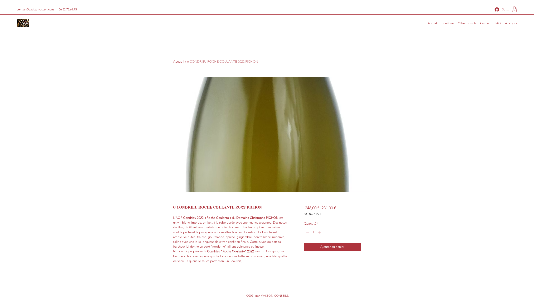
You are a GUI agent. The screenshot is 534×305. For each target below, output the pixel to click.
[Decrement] (307, 232)
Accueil (178, 61)
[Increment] (319, 232)
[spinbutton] (313, 232)
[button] (514, 9)
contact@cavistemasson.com (35, 9)
